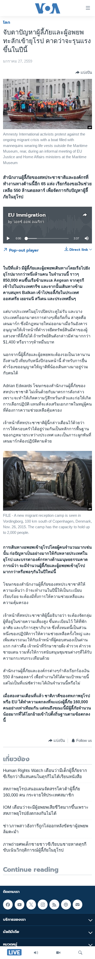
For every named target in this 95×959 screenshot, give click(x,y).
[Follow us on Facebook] (8, 904)
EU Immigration (27, 215)
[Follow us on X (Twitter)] (31, 904)
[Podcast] (66, 904)
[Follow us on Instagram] (42, 904)
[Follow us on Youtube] (19, 904)
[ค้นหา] (80, 952)
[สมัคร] (77, 904)
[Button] (83, 72)
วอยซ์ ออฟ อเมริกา (28, 222)
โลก (6, 22)
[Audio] (36, 952)
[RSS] (54, 904)
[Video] (58, 952)
